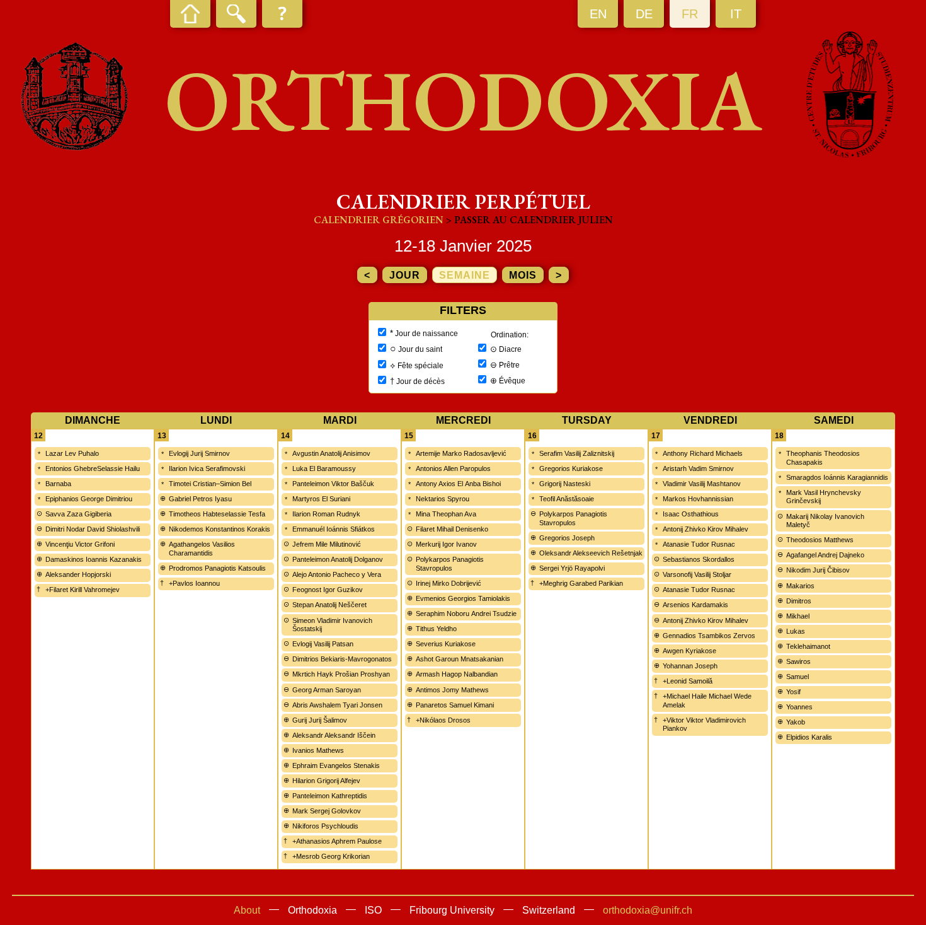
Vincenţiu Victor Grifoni (80, 544)
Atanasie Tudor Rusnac (699, 544)
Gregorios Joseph (567, 538)
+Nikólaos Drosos (443, 720)
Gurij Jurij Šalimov (319, 720)
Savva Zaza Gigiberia (78, 514)
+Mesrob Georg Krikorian (331, 856)
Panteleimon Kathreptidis (329, 796)
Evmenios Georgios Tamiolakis (463, 598)
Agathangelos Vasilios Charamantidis (202, 548)
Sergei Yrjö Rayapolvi (572, 568)
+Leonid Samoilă (687, 681)
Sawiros (798, 661)
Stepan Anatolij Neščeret (329, 604)
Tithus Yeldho (436, 628)
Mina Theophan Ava (446, 514)
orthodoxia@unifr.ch (647, 910)
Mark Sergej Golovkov (326, 811)
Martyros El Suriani (321, 499)
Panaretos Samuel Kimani (455, 705)
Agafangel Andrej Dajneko (825, 555)
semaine (464, 275)
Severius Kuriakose (446, 644)
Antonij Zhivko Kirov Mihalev (705, 529)
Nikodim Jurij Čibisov (818, 570)
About (247, 910)
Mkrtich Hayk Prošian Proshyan (341, 674)
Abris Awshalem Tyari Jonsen (337, 705)
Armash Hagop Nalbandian (457, 674)
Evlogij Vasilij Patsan (322, 644)
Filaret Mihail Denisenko (452, 529)
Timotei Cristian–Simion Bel (210, 483)
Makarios (800, 586)
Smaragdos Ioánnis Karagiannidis (837, 477)
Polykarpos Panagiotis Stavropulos (450, 564)
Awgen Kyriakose (689, 650)
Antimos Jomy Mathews (452, 690)
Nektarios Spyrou (442, 499)
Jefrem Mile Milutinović (326, 544)
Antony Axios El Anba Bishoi (458, 483)
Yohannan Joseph (690, 666)
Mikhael (797, 616)
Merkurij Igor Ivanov (446, 544)
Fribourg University (451, 910)
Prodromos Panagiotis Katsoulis (217, 568)
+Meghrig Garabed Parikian (581, 583)
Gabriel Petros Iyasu (200, 499)
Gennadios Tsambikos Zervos (709, 635)
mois (523, 275)
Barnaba (58, 483)
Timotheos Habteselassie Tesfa (217, 514)
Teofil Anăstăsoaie (566, 499)
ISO (373, 910)
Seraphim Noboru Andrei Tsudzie (466, 613)
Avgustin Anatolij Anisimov (331, 453)
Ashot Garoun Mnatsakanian (459, 659)
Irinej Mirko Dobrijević (448, 583)
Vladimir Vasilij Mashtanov (702, 483)
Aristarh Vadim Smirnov (698, 468)
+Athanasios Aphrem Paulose (337, 841)
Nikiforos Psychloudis (325, 826)
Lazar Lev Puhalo (72, 453)
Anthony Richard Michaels (703, 453)
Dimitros (798, 601)
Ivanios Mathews (318, 750)
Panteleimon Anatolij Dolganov (337, 559)
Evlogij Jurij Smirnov (199, 453)
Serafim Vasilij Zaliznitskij (576, 453)
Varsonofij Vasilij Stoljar (697, 574)
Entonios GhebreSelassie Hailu (92, 468)
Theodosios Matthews (820, 540)
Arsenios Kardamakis (695, 604)
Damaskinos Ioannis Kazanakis (93, 559)
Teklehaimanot (808, 646)
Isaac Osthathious (691, 514)
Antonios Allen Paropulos (453, 468)
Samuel (797, 676)
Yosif (793, 691)
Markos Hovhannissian (698, 499)
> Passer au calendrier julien (529, 219)
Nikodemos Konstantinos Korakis (219, 529)
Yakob (795, 722)
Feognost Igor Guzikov (327, 589)
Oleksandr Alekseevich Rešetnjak (591, 553)
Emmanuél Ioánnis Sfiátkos (333, 529)
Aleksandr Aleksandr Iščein (333, 735)
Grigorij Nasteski (564, 483)
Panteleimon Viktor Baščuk (333, 483)
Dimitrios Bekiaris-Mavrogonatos (342, 659)
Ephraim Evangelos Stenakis (336, 765)
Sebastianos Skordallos (699, 559)
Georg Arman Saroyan (326, 690)
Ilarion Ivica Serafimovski (207, 468)
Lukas (795, 631)
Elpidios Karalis (809, 737)
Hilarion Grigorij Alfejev (326, 780)
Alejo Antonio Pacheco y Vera (336, 574)
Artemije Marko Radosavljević (461, 453)
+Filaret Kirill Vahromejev (82, 589)
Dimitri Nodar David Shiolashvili (92, 529)
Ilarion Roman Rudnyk (326, 514)
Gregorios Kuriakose (571, 468)
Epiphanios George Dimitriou (88, 499)
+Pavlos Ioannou (194, 583)
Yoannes (799, 707)
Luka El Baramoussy (324, 468)
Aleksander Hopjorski (78, 574)
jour (404, 275)
